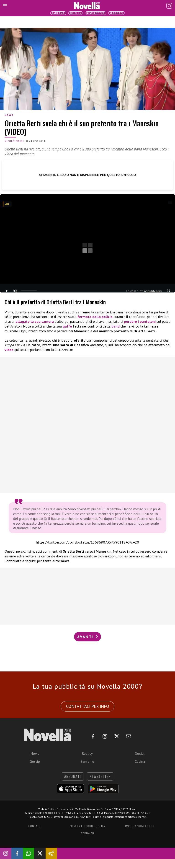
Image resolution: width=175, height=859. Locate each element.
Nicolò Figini (14, 141)
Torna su (87, 833)
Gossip (35, 761)
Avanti (86, 636)
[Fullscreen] (168, 291)
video (9, 349)
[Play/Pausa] (6, 291)
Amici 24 (76, 13)
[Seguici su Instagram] (5, 853)
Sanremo (58, 13)
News (9, 115)
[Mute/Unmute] (15, 291)
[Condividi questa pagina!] (51, 853)
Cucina (140, 761)
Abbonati (117, 13)
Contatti (34, 826)
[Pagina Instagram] (169, 5)
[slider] (29, 291)
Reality (87, 753)
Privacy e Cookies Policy (87, 826)
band (115, 326)
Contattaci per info (87, 706)
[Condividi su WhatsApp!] (28, 853)
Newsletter (95, 13)
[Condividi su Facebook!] (17, 853)
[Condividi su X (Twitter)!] (40, 853)
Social (140, 753)
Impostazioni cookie (140, 826)
